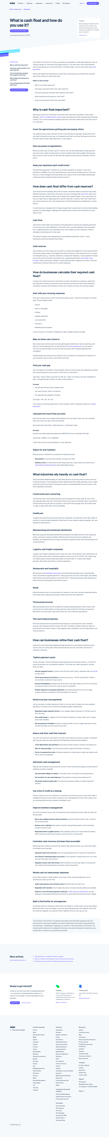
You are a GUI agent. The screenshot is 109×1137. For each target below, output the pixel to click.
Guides (81, 1030)
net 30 (95, 671)
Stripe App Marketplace (63, 1094)
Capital (35, 1039)
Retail (57, 1085)
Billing (34, 1037)
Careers (81, 1068)
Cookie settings (83, 1053)
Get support (82, 1082)
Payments (36, 1073)
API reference (60, 1108)
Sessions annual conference (87, 1039)
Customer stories (84, 1032)
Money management (62, 1054)
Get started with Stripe (18, 31)
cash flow (84, 194)
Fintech (58, 1066)
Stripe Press (82, 1072)
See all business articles (17, 960)
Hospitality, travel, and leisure (64, 1071)
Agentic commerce (61, 1035)
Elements (35, 1054)
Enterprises (59, 1030)
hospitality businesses (53, 573)
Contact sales (92, 3)
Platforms (59, 1056)
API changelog (60, 1113)
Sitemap (81, 1051)
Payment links (37, 1071)
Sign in (82, 3)
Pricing (58, 3)
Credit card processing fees (78, 891)
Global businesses (61, 1047)
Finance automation (62, 1044)
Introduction (14, 62)
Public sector (60, 1083)
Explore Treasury (61, 1002)
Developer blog (60, 1120)
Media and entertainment (63, 1075)
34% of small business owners (51, 117)
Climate (35, 1044)
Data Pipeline (37, 1051)
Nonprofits (59, 1078)
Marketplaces (60, 1051)
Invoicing (35, 1061)
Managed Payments (39, 1068)
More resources (15, 9)
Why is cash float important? (19, 65)
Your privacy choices (85, 1056)
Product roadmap (84, 1065)
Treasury (35, 1090)
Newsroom (82, 1070)
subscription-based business (45, 465)
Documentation (60, 1106)
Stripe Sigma (36, 1083)
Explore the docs (84, 998)
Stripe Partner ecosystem (63, 1096)
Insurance (59, 1073)
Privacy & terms (83, 1042)
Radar (34, 1078)
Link (34, 1066)
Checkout (36, 1042)
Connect (35, 1047)
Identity (35, 1059)
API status (59, 1110)
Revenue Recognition (39, 1080)
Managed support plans (86, 1084)
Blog (80, 1035)
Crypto (35, 1049)
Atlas (34, 1032)
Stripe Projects (60, 1118)
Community (82, 1037)
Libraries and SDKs (61, 1115)
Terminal (35, 1087)
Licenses (81, 1049)
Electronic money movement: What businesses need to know (54, 961)
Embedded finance (61, 1042)
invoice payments (75, 346)
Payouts (35, 1075)
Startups (58, 1032)
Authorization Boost (39, 1035)
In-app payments (61, 1049)
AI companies (60, 1061)
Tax (34, 1085)
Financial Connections (39, 1056)
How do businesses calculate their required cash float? (19, 74)
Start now (14, 1003)
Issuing (35, 1063)
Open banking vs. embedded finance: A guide (49, 956)
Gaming (58, 1068)
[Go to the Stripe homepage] (12, 1027)
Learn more (82, 35)
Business (27, 9)
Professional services (62, 1080)
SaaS (57, 1059)
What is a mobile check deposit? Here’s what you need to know (54, 959)
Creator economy (61, 1063)
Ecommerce (59, 1039)
